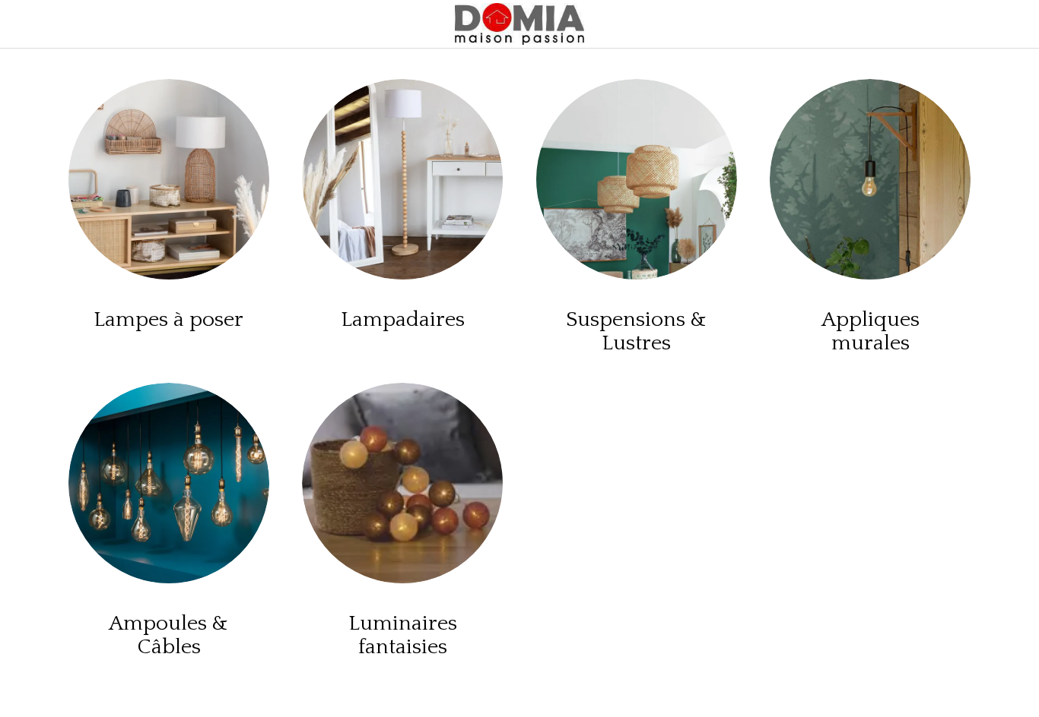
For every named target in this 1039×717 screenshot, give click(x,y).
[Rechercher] (999, 24)
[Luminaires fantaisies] (402, 483)
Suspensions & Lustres (636, 331)
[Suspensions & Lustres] (636, 179)
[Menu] (24, 24)
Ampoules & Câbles (168, 635)
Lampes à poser (168, 319)
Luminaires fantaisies (402, 635)
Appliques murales (870, 331)
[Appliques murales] (870, 179)
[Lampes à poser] (168, 179)
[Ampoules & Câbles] (168, 483)
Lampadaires (403, 319)
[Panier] (961, 24)
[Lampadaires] (402, 179)
